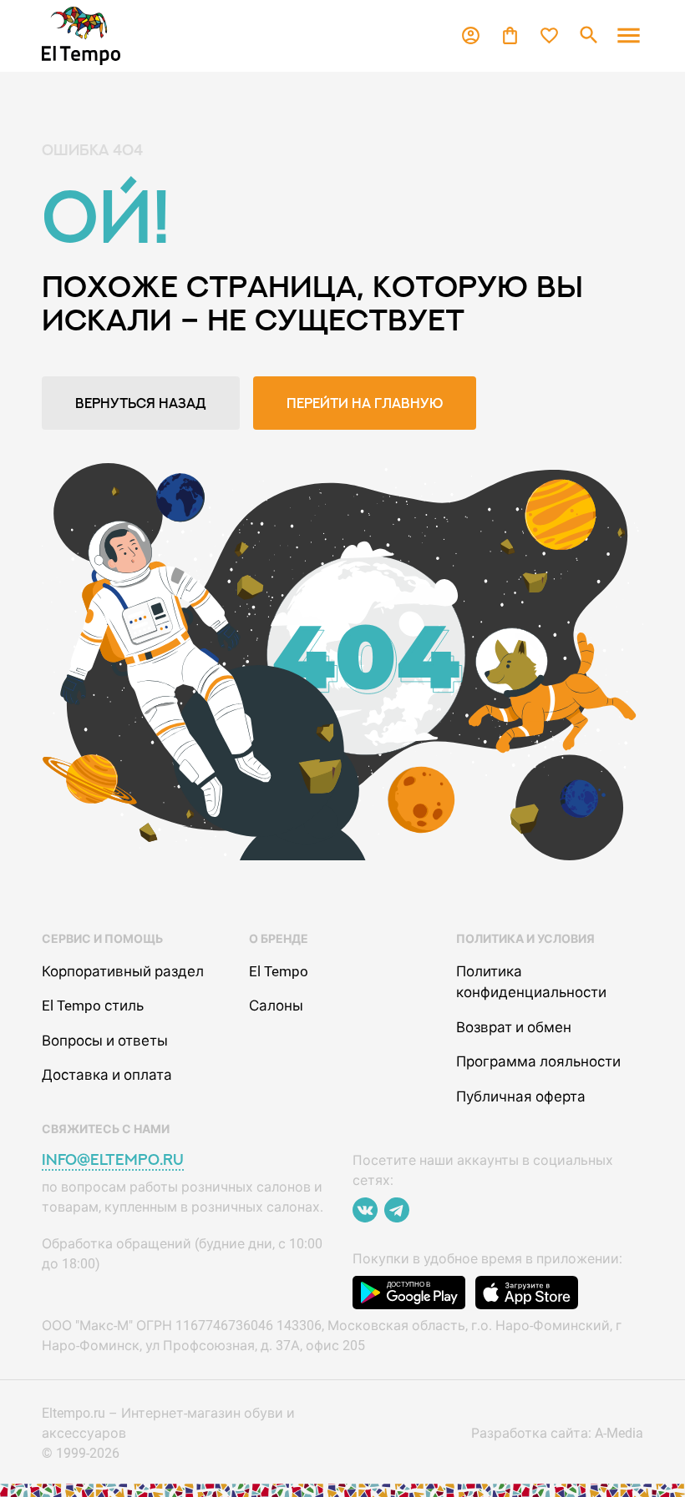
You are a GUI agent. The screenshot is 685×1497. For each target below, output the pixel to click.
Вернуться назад (140, 403)
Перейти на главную (365, 403)
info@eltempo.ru (113, 1159)
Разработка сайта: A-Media (557, 1433)
